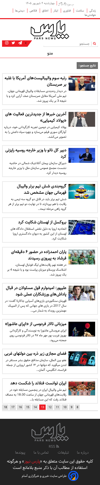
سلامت (80, 10)
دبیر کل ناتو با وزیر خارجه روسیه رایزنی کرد (35, 153)
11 (57, 407)
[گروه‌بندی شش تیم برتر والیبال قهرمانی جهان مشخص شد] (81, 191)
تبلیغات (63, 452)
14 (35, 407)
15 (27, 407)
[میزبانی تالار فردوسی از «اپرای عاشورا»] (81, 329)
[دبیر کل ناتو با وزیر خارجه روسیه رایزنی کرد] (81, 155)
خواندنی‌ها (90, 15)
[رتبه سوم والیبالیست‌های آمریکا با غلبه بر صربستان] (81, 83)
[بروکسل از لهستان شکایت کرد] (81, 227)
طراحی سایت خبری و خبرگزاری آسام (44, 476)
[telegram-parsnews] (19, 43)
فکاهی (33, 10)
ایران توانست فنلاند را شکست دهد (38, 383)
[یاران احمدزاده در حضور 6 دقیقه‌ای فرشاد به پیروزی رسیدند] (81, 257)
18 (5, 407)
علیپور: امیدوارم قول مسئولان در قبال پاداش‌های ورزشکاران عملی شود (36, 291)
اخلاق (45, 10)
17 (12, 407)
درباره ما (83, 452)
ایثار (56, 10)
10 (64, 407)
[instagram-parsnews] (6, 43)
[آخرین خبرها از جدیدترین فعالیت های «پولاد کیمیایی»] (81, 119)
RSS (52, 446)
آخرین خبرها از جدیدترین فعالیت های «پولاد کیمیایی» (35, 117)
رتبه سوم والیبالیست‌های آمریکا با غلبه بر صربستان (35, 81)
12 (50, 407)
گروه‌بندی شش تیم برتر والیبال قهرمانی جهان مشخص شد (41, 189)
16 (20, 407)
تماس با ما (41, 452)
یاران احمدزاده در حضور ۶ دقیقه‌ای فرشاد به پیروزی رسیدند (38, 255)
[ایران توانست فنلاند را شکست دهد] (81, 388)
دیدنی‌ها (20, 10)
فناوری (67, 10)
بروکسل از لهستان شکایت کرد (42, 222)
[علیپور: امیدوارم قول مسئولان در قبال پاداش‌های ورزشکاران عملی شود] (81, 293)
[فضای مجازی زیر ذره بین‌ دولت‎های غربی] (81, 358)
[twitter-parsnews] (12, 43)
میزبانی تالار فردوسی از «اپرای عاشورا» (35, 324)
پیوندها (20, 452)
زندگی (92, 10)
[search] (95, 43)
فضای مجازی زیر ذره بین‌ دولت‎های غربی (35, 353)
